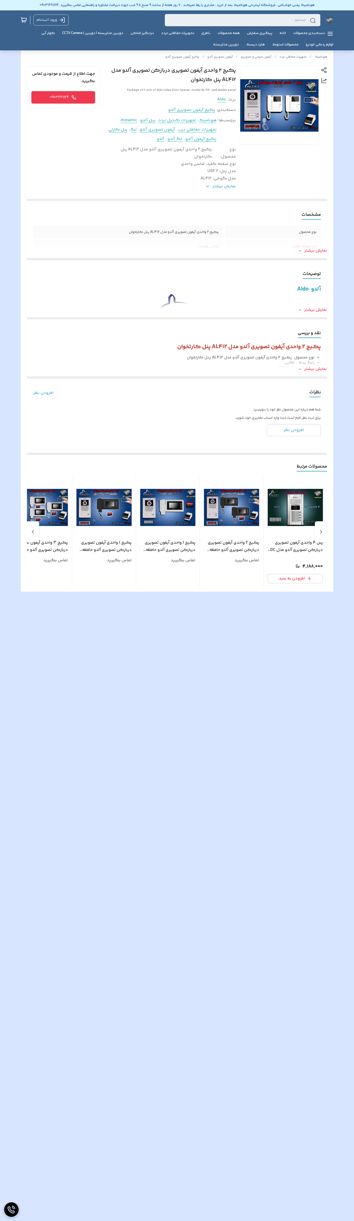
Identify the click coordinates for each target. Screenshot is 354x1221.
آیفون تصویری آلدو (220, 57)
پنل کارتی (118, 129)
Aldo (221, 99)
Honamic (129, 120)
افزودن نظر (43, 393)
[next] (33, 531)
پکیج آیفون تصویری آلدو (182, 57)
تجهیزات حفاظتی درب (197, 129)
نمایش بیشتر (315, 251)
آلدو (160, 139)
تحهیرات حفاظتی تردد (293, 57)
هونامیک (321, 57)
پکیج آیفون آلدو (200, 139)
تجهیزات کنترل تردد (177, 120)
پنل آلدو (147, 120)
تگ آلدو (174, 139)
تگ (133, 129)
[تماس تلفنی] (11, 1209)
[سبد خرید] (24, 20)
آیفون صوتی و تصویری (256, 57)
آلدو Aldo (309, 289)
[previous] (321, 531)
